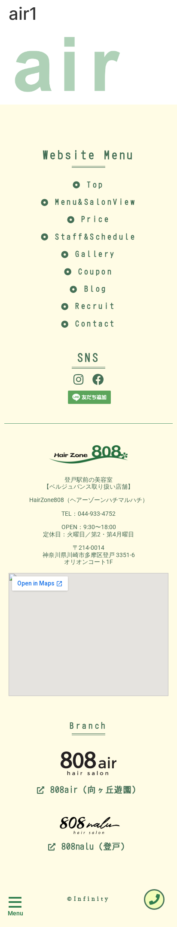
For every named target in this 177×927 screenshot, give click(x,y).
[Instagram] (79, 379)
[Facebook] (98, 379)
